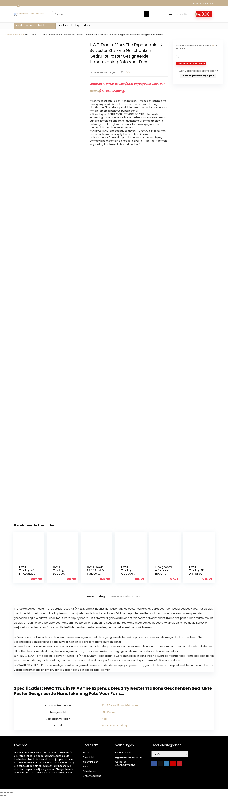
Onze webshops (92, 776)
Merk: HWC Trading (114, 725)
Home (8, 34)
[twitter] (160, 763)
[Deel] (8, 792)
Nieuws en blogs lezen (203, 3)
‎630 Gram (108, 712)
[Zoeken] (146, 14)
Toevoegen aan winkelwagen (191, 63)
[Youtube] (173, 763)
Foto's (20, 34)
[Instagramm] (166, 763)
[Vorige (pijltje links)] (1, 795)
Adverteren (89, 771)
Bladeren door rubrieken (32, 25)
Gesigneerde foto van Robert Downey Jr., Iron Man (163, 573)
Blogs (86, 25)
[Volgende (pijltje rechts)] (4, 795)
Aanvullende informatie (125, 597)
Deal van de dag (68, 25)
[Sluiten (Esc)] (11, 792)
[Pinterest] (179, 763)
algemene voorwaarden (129, 757)
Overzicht (88, 757)
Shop (14, 34)
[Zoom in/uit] (1, 792)
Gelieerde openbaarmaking (125, 763)
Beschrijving (96, 597)
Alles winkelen (90, 762)
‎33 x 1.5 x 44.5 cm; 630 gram (120, 705)
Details (95, 91)
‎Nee (104, 719)
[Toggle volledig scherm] (4, 792)
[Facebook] (154, 763)
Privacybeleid (123, 752)
